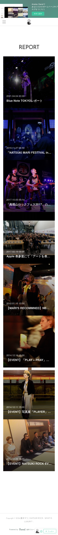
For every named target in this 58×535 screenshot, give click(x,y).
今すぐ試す (38, 13)
